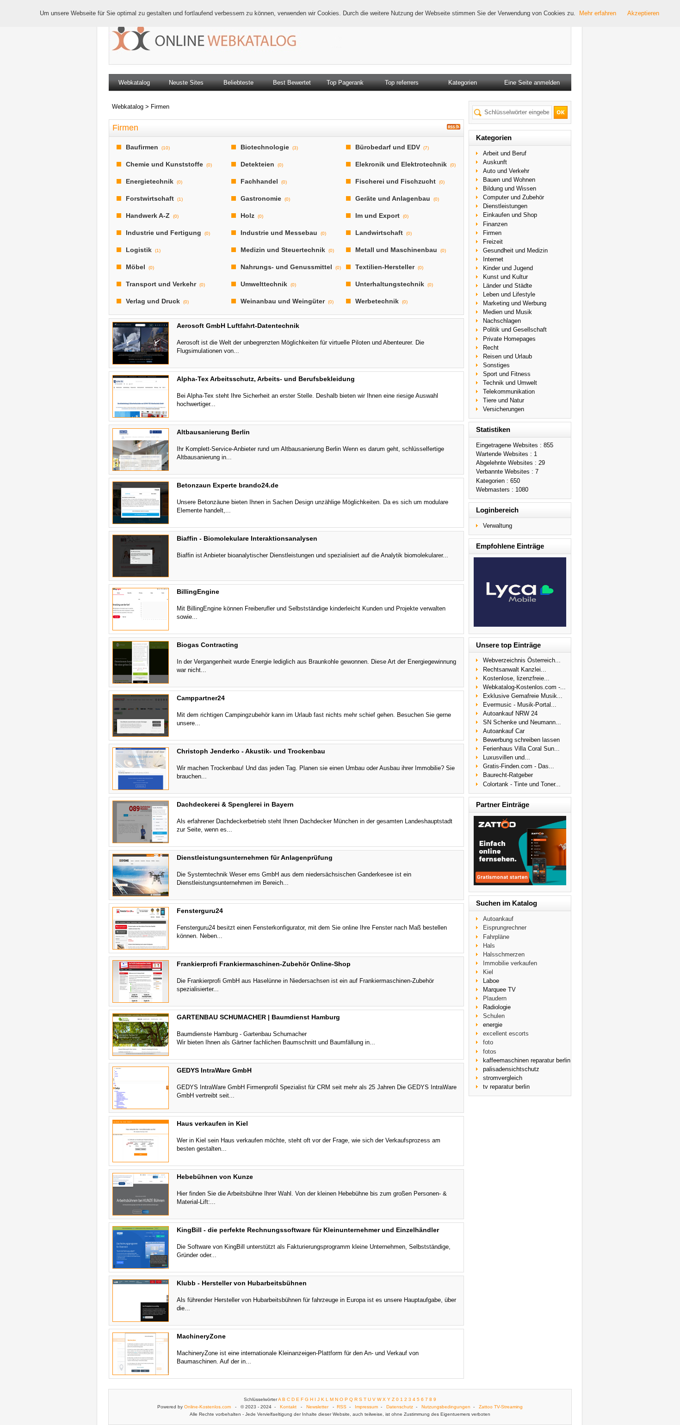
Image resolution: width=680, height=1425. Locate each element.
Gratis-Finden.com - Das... (518, 766)
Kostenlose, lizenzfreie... (516, 678)
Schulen (494, 1015)
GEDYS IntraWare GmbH (214, 1070)
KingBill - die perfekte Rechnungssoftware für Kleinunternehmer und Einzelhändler (308, 1230)
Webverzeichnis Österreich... (522, 660)
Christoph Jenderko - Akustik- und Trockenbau (251, 751)
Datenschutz (399, 1406)
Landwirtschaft (379, 232)
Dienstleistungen (505, 206)
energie (492, 1024)
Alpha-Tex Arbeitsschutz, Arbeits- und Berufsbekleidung (266, 378)
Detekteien (257, 164)
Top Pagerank (345, 82)
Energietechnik (149, 181)
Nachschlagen (502, 320)
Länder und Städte (507, 285)
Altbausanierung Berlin (213, 432)
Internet (493, 259)
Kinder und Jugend (508, 268)
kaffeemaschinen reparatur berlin (526, 1060)
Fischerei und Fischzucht (395, 181)
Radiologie (497, 1007)
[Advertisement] (448, 37)
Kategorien (462, 82)
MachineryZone (201, 1336)
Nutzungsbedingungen (445, 1406)
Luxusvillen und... (506, 757)
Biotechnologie (265, 147)
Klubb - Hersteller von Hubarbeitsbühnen (242, 1283)
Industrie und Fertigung (163, 232)
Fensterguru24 (200, 910)
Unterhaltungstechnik (389, 284)
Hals (489, 945)
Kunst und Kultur (505, 276)
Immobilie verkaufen (510, 963)
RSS (341, 1406)
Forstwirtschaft (150, 198)
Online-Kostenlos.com (207, 1406)
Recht (491, 347)
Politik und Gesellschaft (515, 329)
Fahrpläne (496, 936)
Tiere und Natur (503, 400)
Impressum (366, 1406)
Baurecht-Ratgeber (508, 774)
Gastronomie (261, 198)
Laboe (491, 980)
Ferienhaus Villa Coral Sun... (521, 748)
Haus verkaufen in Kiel (212, 1123)
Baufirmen (142, 147)
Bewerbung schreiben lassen (521, 739)
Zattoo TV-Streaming (501, 1406)
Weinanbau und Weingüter (283, 301)
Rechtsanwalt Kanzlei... (514, 669)
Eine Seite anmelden (532, 82)
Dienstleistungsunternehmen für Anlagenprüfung (255, 857)
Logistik (139, 249)
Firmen (492, 232)
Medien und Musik (507, 311)
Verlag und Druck (153, 301)
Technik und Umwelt (510, 382)
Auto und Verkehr (506, 170)
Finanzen (495, 224)
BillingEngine (198, 591)
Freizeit (493, 241)
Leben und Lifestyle (509, 294)
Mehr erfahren (597, 13)
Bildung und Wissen (509, 188)
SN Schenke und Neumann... (522, 722)
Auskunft (495, 162)
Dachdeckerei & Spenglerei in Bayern (235, 804)
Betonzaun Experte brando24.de (227, 485)
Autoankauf (498, 918)
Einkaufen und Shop (510, 214)
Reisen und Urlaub (507, 356)
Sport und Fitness (507, 373)
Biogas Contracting (207, 644)
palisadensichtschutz (511, 1069)
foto (488, 1042)
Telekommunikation (509, 391)
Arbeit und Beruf (504, 153)
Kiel (488, 972)
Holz (247, 215)
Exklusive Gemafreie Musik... (523, 695)
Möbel (135, 267)
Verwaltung (497, 525)
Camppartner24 (201, 698)
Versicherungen (503, 409)
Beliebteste (238, 82)
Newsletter (317, 1406)
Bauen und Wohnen (509, 179)
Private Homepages (509, 338)
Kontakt (288, 1406)
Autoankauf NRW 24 (510, 713)
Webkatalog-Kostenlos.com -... (524, 687)
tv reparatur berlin (506, 1086)
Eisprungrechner (504, 927)
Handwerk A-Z (148, 215)
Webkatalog (134, 82)
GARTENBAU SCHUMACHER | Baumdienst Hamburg (258, 1017)
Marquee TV (499, 989)
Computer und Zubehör (513, 197)
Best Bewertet (292, 82)
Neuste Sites (186, 82)
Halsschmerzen (504, 954)
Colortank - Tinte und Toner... (522, 784)
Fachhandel (259, 181)
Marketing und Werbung (514, 303)
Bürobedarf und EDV (387, 147)
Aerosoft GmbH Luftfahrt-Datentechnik (238, 325)
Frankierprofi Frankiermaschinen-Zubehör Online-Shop (264, 964)
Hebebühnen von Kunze (215, 1176)
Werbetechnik (377, 301)
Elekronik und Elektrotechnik (401, 164)
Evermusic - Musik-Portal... (519, 704)
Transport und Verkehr (161, 284)
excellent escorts (506, 1033)
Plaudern (495, 998)
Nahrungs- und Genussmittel (286, 267)
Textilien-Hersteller (384, 267)
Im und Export (377, 215)
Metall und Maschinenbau (396, 249)
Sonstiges (496, 365)
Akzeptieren (643, 13)
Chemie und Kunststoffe (164, 164)
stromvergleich (502, 1077)
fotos (489, 1051)
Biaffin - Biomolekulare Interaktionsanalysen (247, 538)
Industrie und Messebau (279, 232)
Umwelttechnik (264, 284)
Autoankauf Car (504, 731)
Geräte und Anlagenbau (392, 198)
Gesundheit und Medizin (515, 250)
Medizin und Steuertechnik (283, 249)
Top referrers (402, 82)
